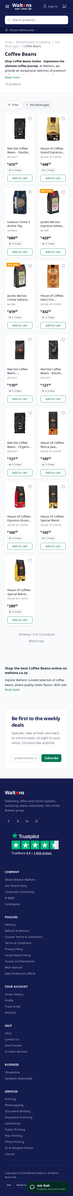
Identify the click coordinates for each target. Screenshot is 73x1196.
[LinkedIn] (27, 821)
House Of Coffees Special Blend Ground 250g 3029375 (52, 518)
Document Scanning (18, 1117)
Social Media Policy (18, 955)
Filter (15, 105)
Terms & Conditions (18, 943)
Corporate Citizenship (19, 892)
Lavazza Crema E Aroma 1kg (18, 224)
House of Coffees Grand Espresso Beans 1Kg (52, 150)
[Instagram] (36, 821)
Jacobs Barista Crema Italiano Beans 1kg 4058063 (17, 298)
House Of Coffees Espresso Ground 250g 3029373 (19, 518)
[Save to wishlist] (30, 118)
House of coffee (51, 156)
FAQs (8, 1033)
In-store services (16, 1051)
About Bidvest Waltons (20, 880)
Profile (9, 1000)
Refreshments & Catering (33, 42)
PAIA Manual (13, 967)
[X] (17, 821)
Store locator (13, 1045)
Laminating (12, 1123)
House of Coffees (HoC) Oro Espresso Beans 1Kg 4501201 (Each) (52, 298)
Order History (14, 994)
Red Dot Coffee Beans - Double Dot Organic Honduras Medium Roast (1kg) (17, 150)
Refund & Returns (17, 931)
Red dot (12, 156)
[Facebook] (8, 821)
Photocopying (14, 1105)
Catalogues (12, 904)
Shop (8, 42)
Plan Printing (14, 1136)
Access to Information (19, 961)
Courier (10, 1154)
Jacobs (45, 230)
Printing (10, 1099)
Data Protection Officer (20, 973)
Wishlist (10, 1013)
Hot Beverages (39, 105)
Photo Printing (14, 1142)
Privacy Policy (14, 949)
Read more (12, 77)
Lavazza (12, 230)
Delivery (10, 925)
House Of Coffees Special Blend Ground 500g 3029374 (19, 592)
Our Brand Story (16, 886)
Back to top (36, 641)
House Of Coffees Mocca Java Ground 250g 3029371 (52, 445)
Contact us (12, 1039)
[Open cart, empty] (64, 6)
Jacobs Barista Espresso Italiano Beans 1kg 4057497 (52, 224)
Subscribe (51, 758)
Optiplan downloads (18, 1078)
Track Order (13, 1006)
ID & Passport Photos (19, 1148)
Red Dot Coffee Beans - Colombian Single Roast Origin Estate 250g (19, 371)
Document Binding (17, 1111)
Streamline (12, 1072)
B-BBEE (10, 898)
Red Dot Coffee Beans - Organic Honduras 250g (18, 445)
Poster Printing (15, 1129)
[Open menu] (7, 6)
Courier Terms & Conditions (23, 937)
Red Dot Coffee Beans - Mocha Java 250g (51, 371)
